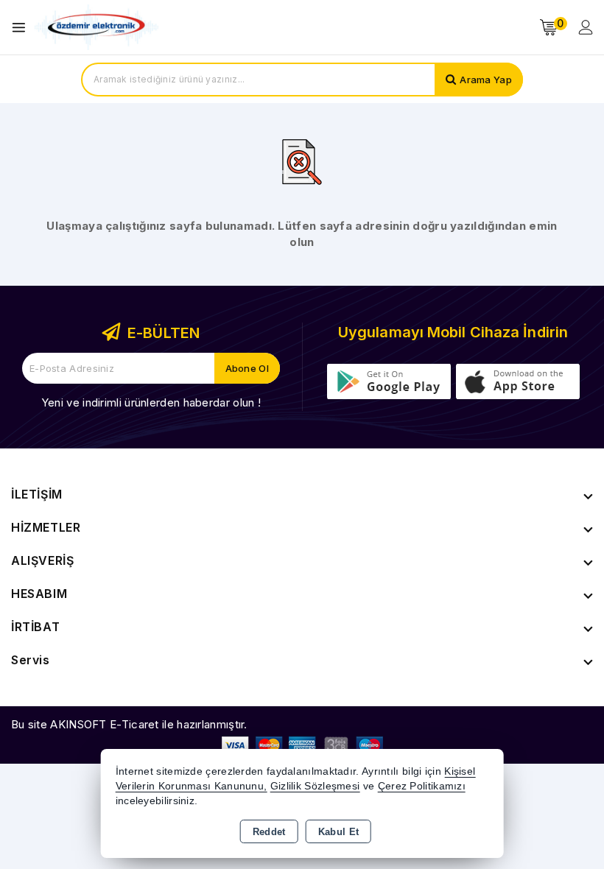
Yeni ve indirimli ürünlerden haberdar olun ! (151, 402)
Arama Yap (486, 79)
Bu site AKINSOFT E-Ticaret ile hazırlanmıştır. (129, 724)
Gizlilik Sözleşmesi (315, 786)
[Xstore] (96, 27)
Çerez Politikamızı (422, 786)
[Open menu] (22, 27)
